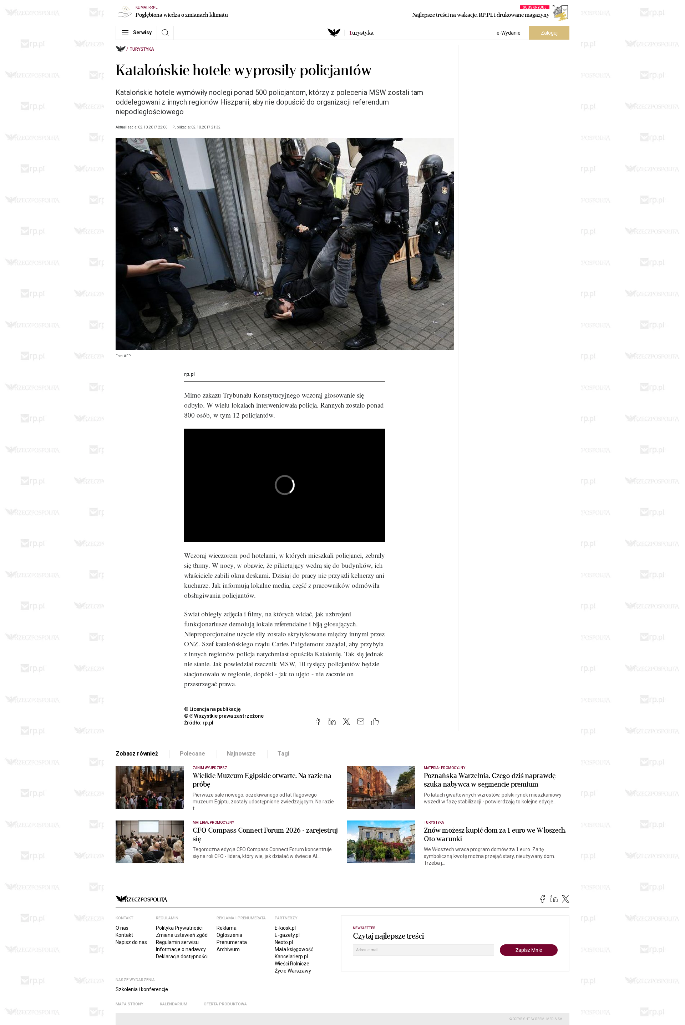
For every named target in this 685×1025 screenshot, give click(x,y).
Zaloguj (549, 33)
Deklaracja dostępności (182, 956)
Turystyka (142, 49)
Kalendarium (173, 1004)
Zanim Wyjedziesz (210, 768)
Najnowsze (241, 753)
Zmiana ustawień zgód (182, 935)
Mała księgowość (294, 949)
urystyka (361, 32)
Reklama (227, 928)
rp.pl (189, 374)
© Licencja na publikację (212, 709)
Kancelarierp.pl (291, 956)
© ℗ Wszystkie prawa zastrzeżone (224, 716)
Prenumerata (232, 942)
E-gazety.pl (287, 935)
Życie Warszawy (293, 971)
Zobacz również (137, 753)
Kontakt (124, 935)
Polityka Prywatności (179, 928)
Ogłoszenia (229, 935)
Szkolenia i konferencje (142, 989)
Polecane (192, 753)
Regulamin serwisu (177, 942)
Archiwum (228, 949)
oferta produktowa (225, 1004)
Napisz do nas (131, 942)
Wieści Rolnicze (292, 963)
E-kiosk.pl (285, 928)
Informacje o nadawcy (181, 949)
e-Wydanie (509, 33)
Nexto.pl (284, 942)
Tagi (283, 753)
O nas (122, 928)
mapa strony (129, 1004)
